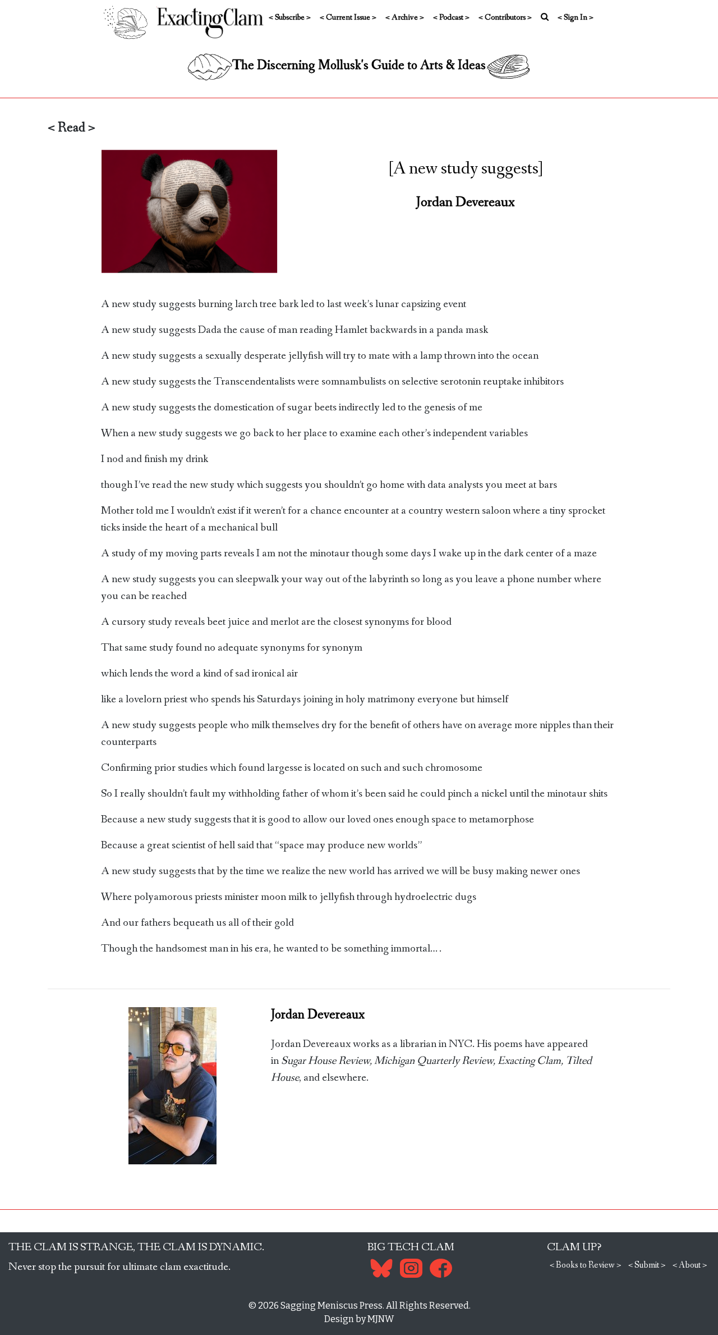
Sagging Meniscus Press (331, 1305)
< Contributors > (505, 17)
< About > (690, 1265)
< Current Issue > (348, 17)
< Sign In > (575, 17)
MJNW (380, 1319)
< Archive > (404, 17)
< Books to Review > (585, 1265)
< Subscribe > (290, 17)
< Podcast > (451, 17)
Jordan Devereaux (465, 202)
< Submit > (646, 1265)
